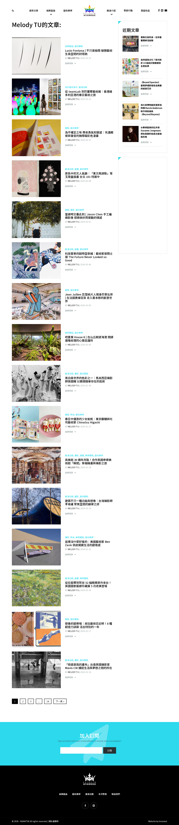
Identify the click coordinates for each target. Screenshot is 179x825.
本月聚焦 (102, 794)
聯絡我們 (116, 794)
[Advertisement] (143, 205)
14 (48, 701)
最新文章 (33, 10)
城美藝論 (50, 10)
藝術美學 (67, 10)
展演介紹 (111, 10)
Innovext (163, 821)
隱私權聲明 (53, 821)
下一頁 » (60, 701)
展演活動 (89, 794)
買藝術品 (145, 10)
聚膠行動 (128, 10)
